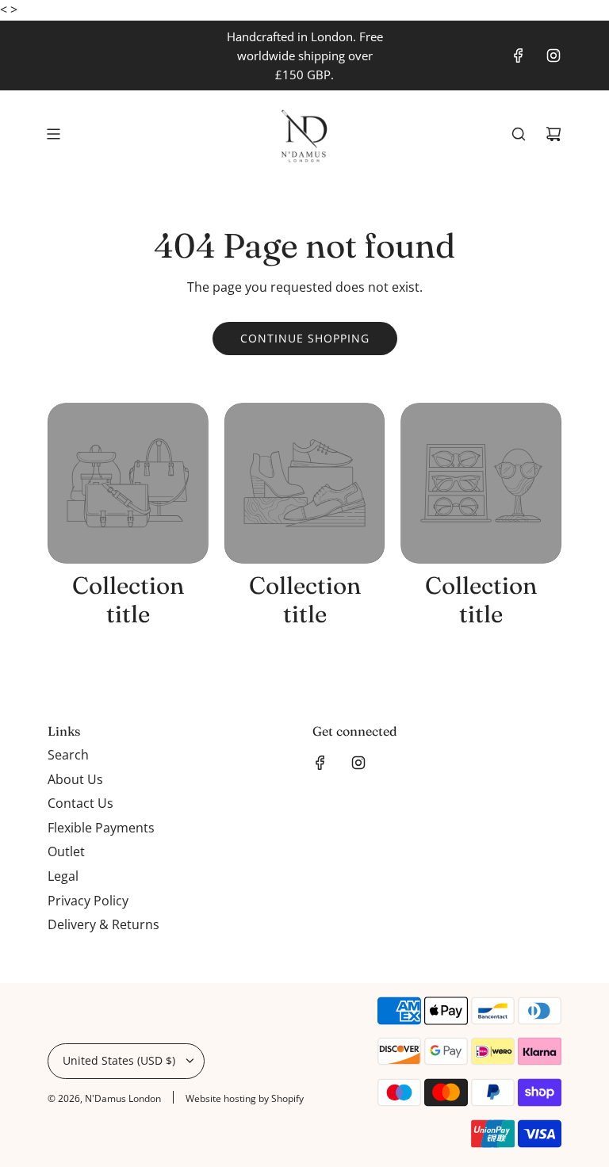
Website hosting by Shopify (245, 1098)
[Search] (518, 134)
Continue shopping (305, 338)
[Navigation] (53, 134)
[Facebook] (518, 55)
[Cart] (553, 134)
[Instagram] (553, 55)
